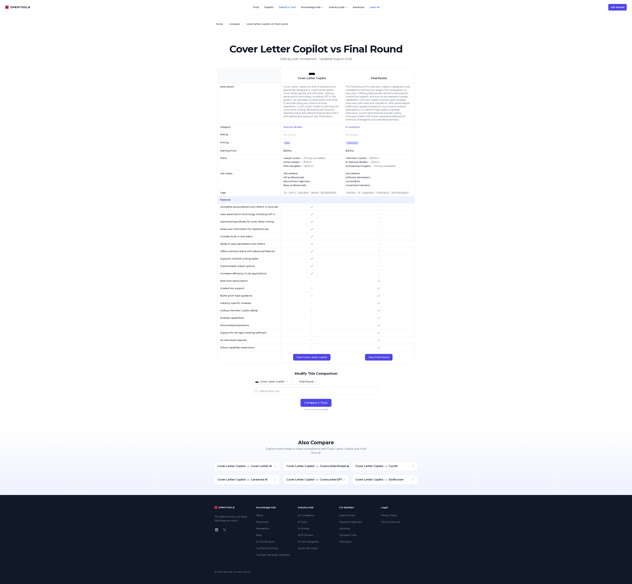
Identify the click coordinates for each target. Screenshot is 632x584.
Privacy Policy (389, 515)
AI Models (303, 528)
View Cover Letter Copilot (311, 357)
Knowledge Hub (311, 7)
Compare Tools (347, 535)
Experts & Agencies (350, 521)
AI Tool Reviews (265, 541)
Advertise (358, 7)
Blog (259, 535)
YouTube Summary (267, 548)
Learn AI (374, 7)
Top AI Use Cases (308, 548)
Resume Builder (293, 127)
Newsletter (262, 528)
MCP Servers (305, 535)
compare (234, 24)
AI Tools (302, 521)
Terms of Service (390, 521)
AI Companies (306, 515)
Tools (255, 7)
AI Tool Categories (308, 541)
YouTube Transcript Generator (273, 554)
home (219, 24)
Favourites (345, 541)
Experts (269, 7)
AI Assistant (353, 127)
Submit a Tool (287, 7)
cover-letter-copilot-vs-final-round (267, 24)
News (259, 515)
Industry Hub (336, 7)
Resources (262, 521)
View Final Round (378, 357)
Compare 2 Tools (316, 402)
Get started (617, 7)
